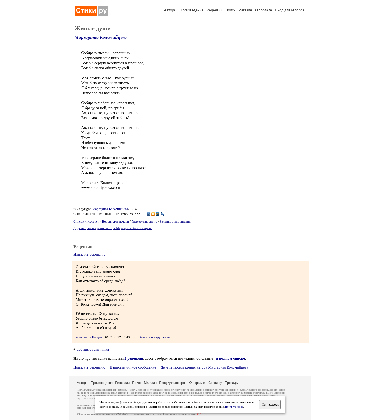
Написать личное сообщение (133, 367)
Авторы (170, 10)
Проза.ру (231, 383)
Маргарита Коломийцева (101, 37)
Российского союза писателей (179, 414)
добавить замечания (93, 349)
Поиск (230, 10)
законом (147, 393)
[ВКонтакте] (148, 214)
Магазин (245, 10)
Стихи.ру (215, 383)
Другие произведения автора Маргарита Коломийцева (112, 228)
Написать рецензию (89, 254)
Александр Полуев (89, 337)
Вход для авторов (289, 10)
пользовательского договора (252, 390)
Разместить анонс (144, 221)
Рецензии (214, 10)
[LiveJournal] (162, 214)
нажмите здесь (234, 406)
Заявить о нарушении (175, 221)
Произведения (192, 10)
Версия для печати (115, 221)
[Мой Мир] (157, 214)
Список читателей (86, 221)
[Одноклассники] (153, 214)
